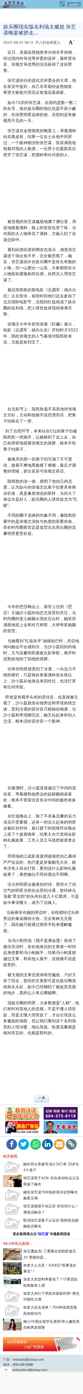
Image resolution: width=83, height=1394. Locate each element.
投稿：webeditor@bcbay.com (25, 1370)
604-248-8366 (23, 1365)
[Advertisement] (41, 15)
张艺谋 (43, 1234)
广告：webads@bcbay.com (23, 1359)
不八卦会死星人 (48, 42)
